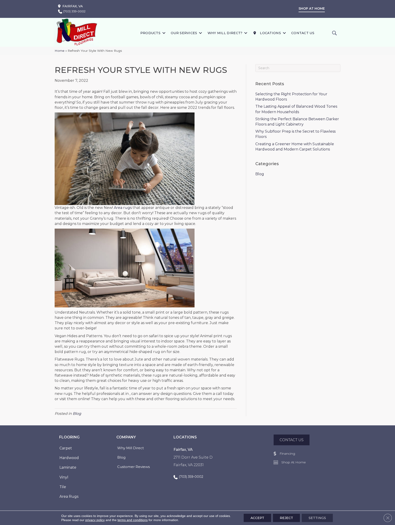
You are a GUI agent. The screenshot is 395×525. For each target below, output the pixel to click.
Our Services (184, 33)
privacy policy (95, 520)
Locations (270, 33)
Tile (62, 487)
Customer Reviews (133, 467)
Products (150, 33)
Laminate (67, 467)
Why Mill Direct (130, 448)
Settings (317, 518)
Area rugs (123, 207)
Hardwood (69, 458)
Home (59, 50)
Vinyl (63, 477)
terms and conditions (132, 520)
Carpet (65, 448)
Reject (286, 518)
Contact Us (302, 33)
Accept (257, 518)
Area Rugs (68, 496)
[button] (163, 33)
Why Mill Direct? (225, 33)
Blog (77, 413)
